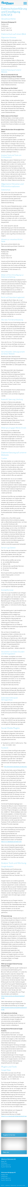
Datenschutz (13, 1185)
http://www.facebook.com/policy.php (11, 841)
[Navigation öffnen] (25, 2)
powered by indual (21, 1185)
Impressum (7, 1185)
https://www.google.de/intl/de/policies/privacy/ (14, 1116)
